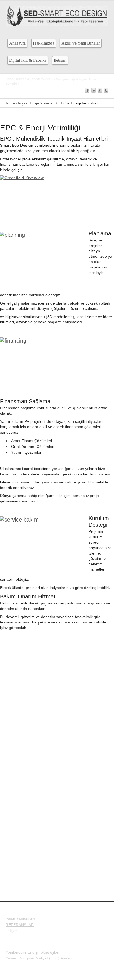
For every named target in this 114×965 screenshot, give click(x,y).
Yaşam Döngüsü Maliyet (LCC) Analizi (39, 958)
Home (9, 103)
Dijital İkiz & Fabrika (27, 60)
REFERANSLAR (20, 925)
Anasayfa (17, 43)
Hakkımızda (43, 43)
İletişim (60, 60)
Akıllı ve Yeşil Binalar (80, 43)
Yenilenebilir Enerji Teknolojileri (32, 952)
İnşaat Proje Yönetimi (36, 103)
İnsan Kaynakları (20, 919)
